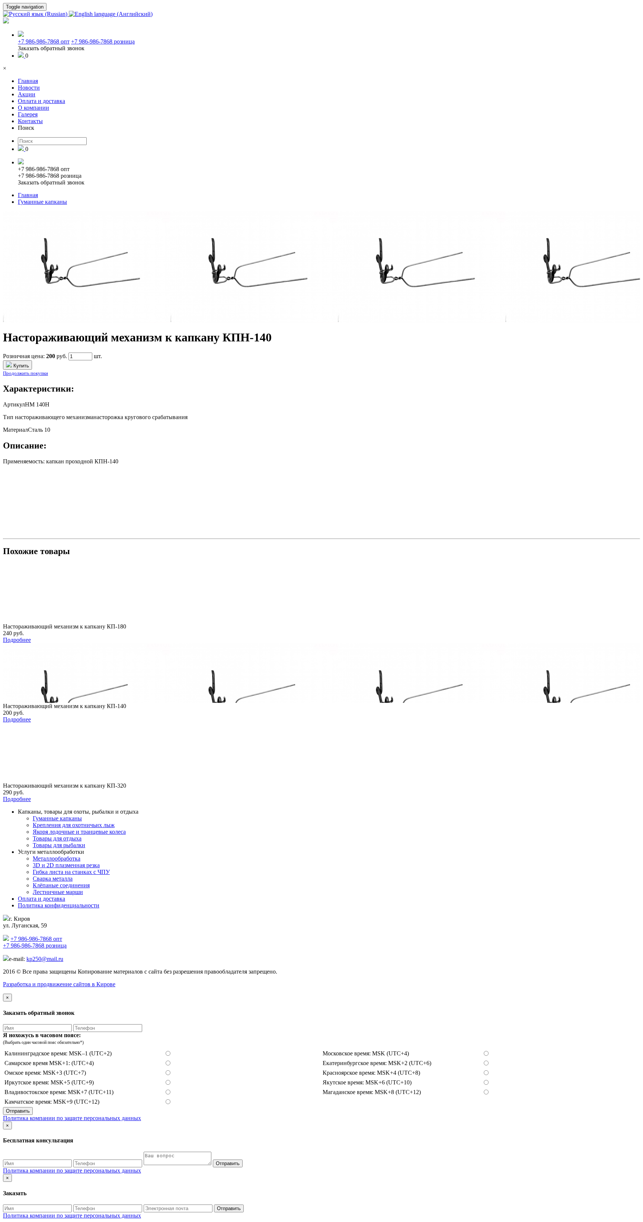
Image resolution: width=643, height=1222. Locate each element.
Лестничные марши (58, 892)
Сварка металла (53, 878)
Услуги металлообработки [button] (51, 852)
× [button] (4, 68)
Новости (29, 87)
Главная (28, 81)
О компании (33, 107)
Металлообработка (56, 858)
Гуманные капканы (42, 202)
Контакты (30, 121)
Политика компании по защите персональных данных (72, 1118)
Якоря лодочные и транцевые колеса (79, 832)
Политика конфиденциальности (58, 905)
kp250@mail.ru (44, 959)
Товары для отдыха (57, 838)
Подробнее (17, 640)
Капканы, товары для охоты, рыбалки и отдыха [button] (78, 811)
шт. (98, 356)
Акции (26, 94)
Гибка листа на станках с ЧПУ (71, 872)
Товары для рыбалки (59, 845)
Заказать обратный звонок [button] (51, 48)
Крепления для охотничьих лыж (74, 825)
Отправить (18, 1111)
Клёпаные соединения (61, 885)
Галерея (28, 114)
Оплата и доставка (41, 101)
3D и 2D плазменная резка (66, 865)
